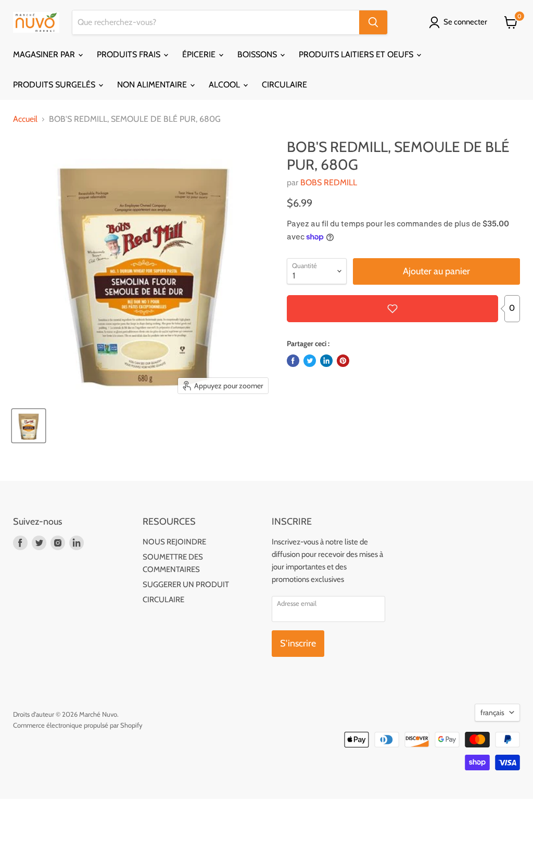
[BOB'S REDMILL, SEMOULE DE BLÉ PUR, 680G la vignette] (28, 425)
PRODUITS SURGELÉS (55, 85)
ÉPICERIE (200, 54)
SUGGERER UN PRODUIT (186, 584)
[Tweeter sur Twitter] (309, 360)
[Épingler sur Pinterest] (343, 360)
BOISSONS (258, 54)
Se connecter (465, 22)
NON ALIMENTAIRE (153, 85)
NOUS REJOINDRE (174, 542)
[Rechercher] (373, 22)
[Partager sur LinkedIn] (326, 360)
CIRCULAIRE (284, 85)
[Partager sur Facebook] (293, 360)
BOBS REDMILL (328, 182)
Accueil (25, 119)
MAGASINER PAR (45, 54)
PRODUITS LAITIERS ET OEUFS (357, 54)
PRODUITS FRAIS (129, 54)
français (492, 712)
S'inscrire (298, 643)
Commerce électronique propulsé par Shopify (78, 725)
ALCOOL (225, 85)
